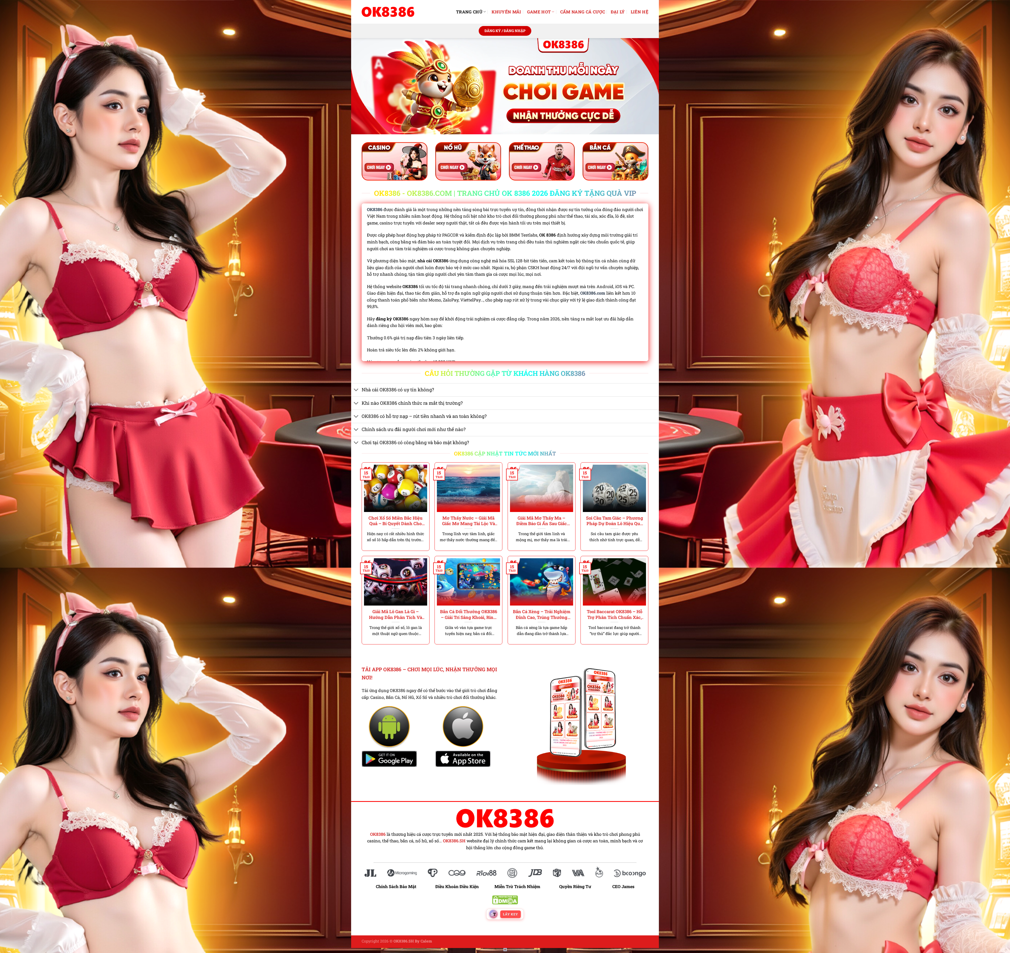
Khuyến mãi (506, 11)
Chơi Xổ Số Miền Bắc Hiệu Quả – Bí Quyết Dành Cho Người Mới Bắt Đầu (395, 520)
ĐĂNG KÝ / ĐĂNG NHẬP (505, 30)
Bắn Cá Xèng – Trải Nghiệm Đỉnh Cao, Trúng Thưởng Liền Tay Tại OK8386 (541, 614)
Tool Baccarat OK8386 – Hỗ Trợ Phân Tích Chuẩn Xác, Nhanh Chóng (614, 614)
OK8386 (374, 209)
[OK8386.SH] (388, 12)
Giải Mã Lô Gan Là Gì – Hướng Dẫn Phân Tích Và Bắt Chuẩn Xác (395, 614)
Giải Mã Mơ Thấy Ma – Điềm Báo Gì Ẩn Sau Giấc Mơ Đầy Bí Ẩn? (541, 520)
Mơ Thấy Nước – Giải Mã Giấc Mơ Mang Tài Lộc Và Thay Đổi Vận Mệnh (468, 520)
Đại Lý (618, 11)
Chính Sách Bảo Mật (399, 886)
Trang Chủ (469, 11)
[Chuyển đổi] (356, 390)
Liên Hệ (639, 11)
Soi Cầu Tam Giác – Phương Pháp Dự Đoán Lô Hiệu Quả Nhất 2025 (614, 520)
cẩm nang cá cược (582, 11)
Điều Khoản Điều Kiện (457, 886)
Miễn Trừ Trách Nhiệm (517, 886)
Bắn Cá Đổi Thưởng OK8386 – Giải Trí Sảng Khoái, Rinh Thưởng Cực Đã (468, 614)
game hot (539, 11)
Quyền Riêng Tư (575, 886)
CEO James (623, 886)
